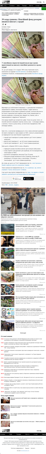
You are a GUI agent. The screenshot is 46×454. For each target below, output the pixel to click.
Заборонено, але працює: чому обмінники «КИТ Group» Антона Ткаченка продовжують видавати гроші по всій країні (21, 392)
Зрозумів (44, 8)
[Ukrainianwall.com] (6, 2)
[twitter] (39, 2)
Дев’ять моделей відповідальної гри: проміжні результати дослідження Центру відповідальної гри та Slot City (22, 362)
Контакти (33, 448)
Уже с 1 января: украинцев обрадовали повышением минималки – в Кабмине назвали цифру (11, 14)
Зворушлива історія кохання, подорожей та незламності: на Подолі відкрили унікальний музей (22, 355)
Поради (24, 5)
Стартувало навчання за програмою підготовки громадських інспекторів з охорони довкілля (24, 351)
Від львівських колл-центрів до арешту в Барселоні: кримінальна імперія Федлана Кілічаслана (24, 374)
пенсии (11, 185)
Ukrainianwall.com (25, 450)
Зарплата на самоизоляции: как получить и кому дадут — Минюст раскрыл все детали (34, 14)
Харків (44, 5)
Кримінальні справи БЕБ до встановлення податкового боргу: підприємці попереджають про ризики (21, 370)
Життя (31, 5)
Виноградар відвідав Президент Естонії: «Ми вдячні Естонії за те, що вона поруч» (23, 377)
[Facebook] (3, 24)
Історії (38, 5)
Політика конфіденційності (17, 448)
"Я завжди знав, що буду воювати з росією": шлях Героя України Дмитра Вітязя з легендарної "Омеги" (23, 384)
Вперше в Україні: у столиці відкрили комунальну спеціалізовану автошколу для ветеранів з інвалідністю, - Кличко (23, 380)
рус (5, 5)
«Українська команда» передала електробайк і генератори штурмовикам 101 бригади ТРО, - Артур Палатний (24, 347)
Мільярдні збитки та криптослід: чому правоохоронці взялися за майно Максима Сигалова (23, 388)
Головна (11, 5)
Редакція (27, 448)
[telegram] (37, 2)
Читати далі (23, 333)
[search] (43, 2)
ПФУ (6, 185)
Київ (18, 5)
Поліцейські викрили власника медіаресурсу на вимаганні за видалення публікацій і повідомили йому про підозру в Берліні (24, 358)
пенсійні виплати (21, 71)
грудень (16, 185)
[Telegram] (5, 24)
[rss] (40, 2)
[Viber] (8, 24)
